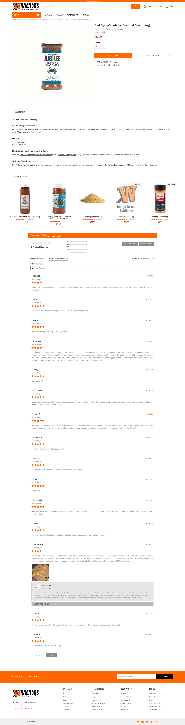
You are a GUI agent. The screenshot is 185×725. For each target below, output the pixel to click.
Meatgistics (72, 15)
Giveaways (152, 693)
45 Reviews (97, 219)
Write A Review (146, 244)
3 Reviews (131, 219)
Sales (60, 15)
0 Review (108, 29)
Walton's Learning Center (67, 155)
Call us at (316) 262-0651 (24, 709)
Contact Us (66, 697)
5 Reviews (29, 219)
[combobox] (92, 6)
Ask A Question (118, 29)
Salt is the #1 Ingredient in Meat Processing (36, 155)
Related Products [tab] (20, 177)
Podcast (94, 700)
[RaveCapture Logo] (53, 235)
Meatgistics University (98, 703)
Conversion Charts (97, 710)
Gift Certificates (153, 697)
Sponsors (123, 693)
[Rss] (156, 722)
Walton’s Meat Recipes (24, 165)
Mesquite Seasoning (160, 217)
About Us (65, 693)
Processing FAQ (96, 706)
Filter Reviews (36, 264)
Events (151, 700)
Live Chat (49, 15)
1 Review (63, 222)
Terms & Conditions (155, 706)
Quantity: (98, 42)
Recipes (94, 697)
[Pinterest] (151, 722)
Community (95, 693)
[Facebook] (142, 722)
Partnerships (124, 710)
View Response (42, 604)
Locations (66, 710)
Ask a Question (129, 244)
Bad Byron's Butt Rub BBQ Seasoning (25, 217)
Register (159, 6)
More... (86, 15)
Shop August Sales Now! (92, 1)
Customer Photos (154, 703)
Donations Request (126, 697)
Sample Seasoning (126, 217)
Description (20, 112)
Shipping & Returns (125, 703)
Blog (64, 700)
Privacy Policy (153, 710)
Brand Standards (68, 703)
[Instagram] (147, 722)
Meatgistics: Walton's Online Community (143, 165)
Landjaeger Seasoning (93, 217)
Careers (65, 706)
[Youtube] (138, 722)
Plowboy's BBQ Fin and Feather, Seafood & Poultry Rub (59, 218)
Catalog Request (125, 700)
